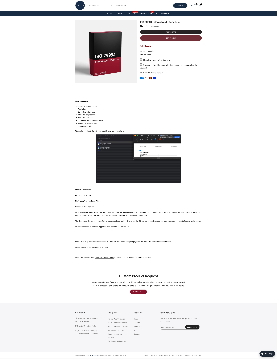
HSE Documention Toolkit (117, 323)
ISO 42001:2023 (147, 13)
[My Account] (191, 5)
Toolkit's (137, 323)
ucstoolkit (150, 51)
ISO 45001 (121, 14)
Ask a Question (146, 46)
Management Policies (116, 330)
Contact (137, 334)
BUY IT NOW (171, 38)
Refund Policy (177, 355)
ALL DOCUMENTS (162, 14)
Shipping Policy (191, 355)
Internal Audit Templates (117, 319)
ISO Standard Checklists (117, 341)
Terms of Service (150, 355)
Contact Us (137, 292)
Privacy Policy (164, 355)
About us (137, 326)
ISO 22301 (133, 13)
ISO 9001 (109, 14)
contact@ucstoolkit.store (104, 257)
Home (136, 319)
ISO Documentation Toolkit (118, 326)
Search (180, 5)
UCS (124, 355)
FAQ (200, 355)
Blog (135, 330)
